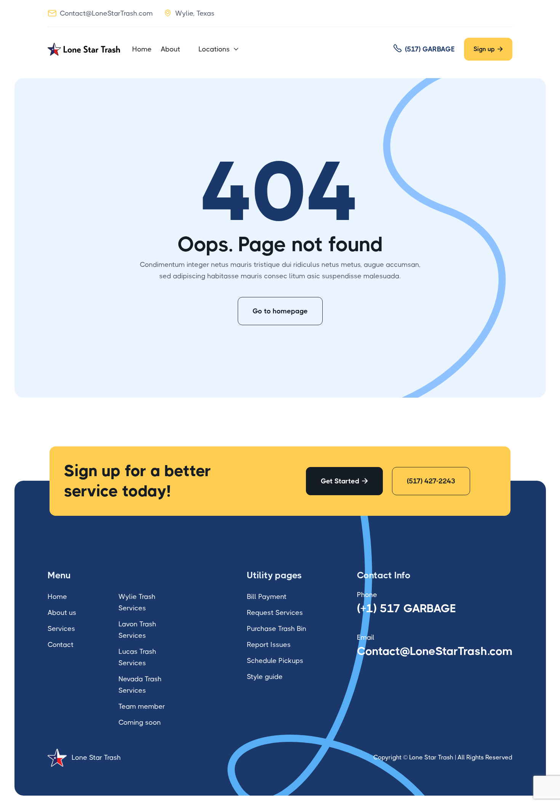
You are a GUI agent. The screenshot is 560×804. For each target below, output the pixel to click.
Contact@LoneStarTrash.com (434, 651)
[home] (84, 49)
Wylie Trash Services (136, 602)
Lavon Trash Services (137, 629)
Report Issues (269, 644)
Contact (61, 644)
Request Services (275, 612)
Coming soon (139, 722)
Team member (141, 706)
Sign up (488, 49)
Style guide (265, 676)
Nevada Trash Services (140, 684)
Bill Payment (266, 596)
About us (62, 612)
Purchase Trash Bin (276, 628)
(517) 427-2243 (431, 481)
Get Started (344, 481)
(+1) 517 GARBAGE (406, 608)
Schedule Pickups (275, 660)
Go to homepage (280, 311)
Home (142, 49)
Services (61, 628)
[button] (218, 49)
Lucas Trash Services (137, 657)
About (170, 49)
